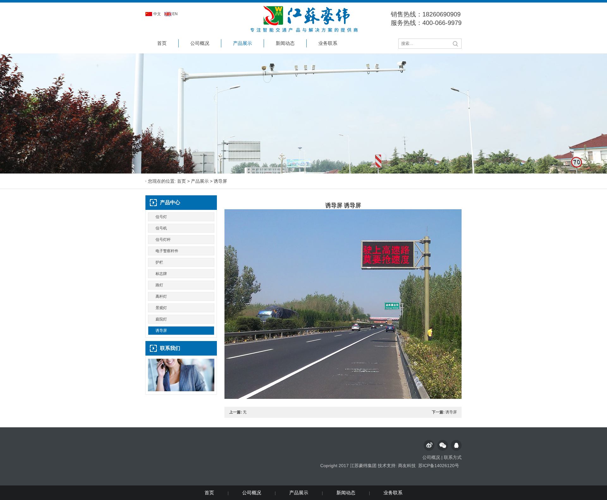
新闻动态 (285, 43)
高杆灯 (161, 296)
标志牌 (161, 273)
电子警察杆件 (167, 251)
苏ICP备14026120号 (438, 465)
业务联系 (327, 43)
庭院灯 (161, 319)
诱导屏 (220, 181)
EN (175, 14)
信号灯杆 (163, 239)
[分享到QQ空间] (456, 445)
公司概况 (199, 43)
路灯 (159, 285)
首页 (162, 43)
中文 (157, 14)
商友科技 (407, 465)
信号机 (161, 228)
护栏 (159, 262)
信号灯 (161, 217)
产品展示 (242, 43)
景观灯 (161, 308)
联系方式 (453, 457)
